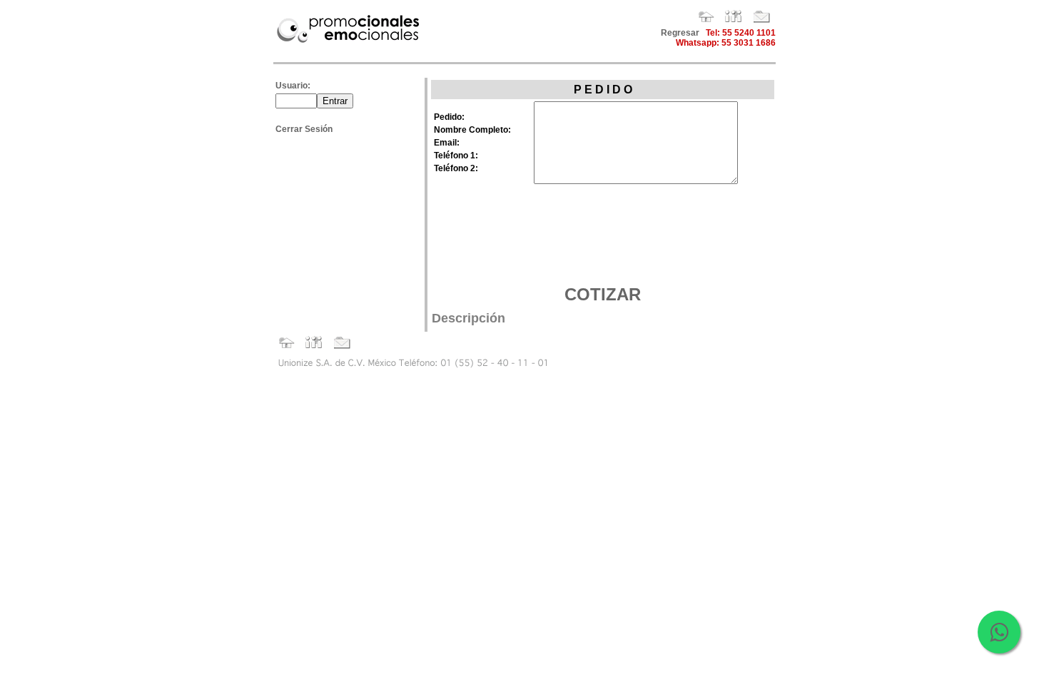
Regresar (680, 33)
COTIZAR (602, 294)
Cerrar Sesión (304, 129)
